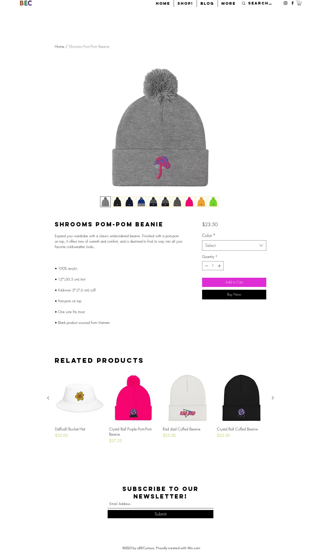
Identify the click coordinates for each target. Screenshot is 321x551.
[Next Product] (273, 398)
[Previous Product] (48, 398)
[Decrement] (206, 265)
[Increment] (220, 265)
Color (208, 235)
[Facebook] (292, 3)
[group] (160, 408)
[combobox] (234, 245)
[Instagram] (285, 3)
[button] (299, 3)
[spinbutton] (213, 265)
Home (59, 46)
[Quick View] (79, 398)
